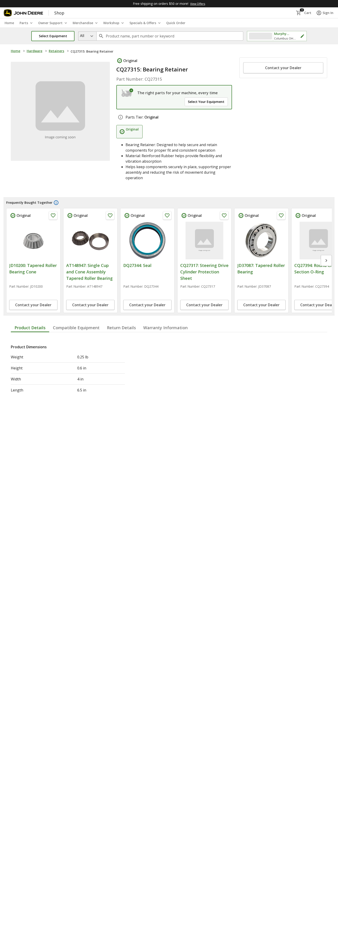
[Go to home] (23, 13)
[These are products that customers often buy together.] (56, 202)
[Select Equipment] (127, 92)
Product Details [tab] (30, 354)
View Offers (197, 4)
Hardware (34, 51)
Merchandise (83, 23)
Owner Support (50, 23)
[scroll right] (326, 273)
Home (15, 51)
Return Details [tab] (121, 354)
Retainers (56, 51)
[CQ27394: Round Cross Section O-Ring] (90, 240)
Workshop (111, 23)
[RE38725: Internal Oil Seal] (261, 240)
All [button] (82, 35)
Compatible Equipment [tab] (76, 354)
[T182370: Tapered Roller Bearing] (147, 240)
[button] (52, 36)
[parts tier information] (120, 117)
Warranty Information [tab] (165, 354)
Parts (24, 23)
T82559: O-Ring (309, 265)
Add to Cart (33, 331)
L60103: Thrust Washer (203, 265)
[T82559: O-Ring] (318, 240)
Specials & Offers (142, 23)
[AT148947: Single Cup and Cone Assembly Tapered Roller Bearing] (33, 240)
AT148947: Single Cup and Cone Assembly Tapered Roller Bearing (32, 272)
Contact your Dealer (283, 67)
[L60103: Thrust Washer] (204, 240)
